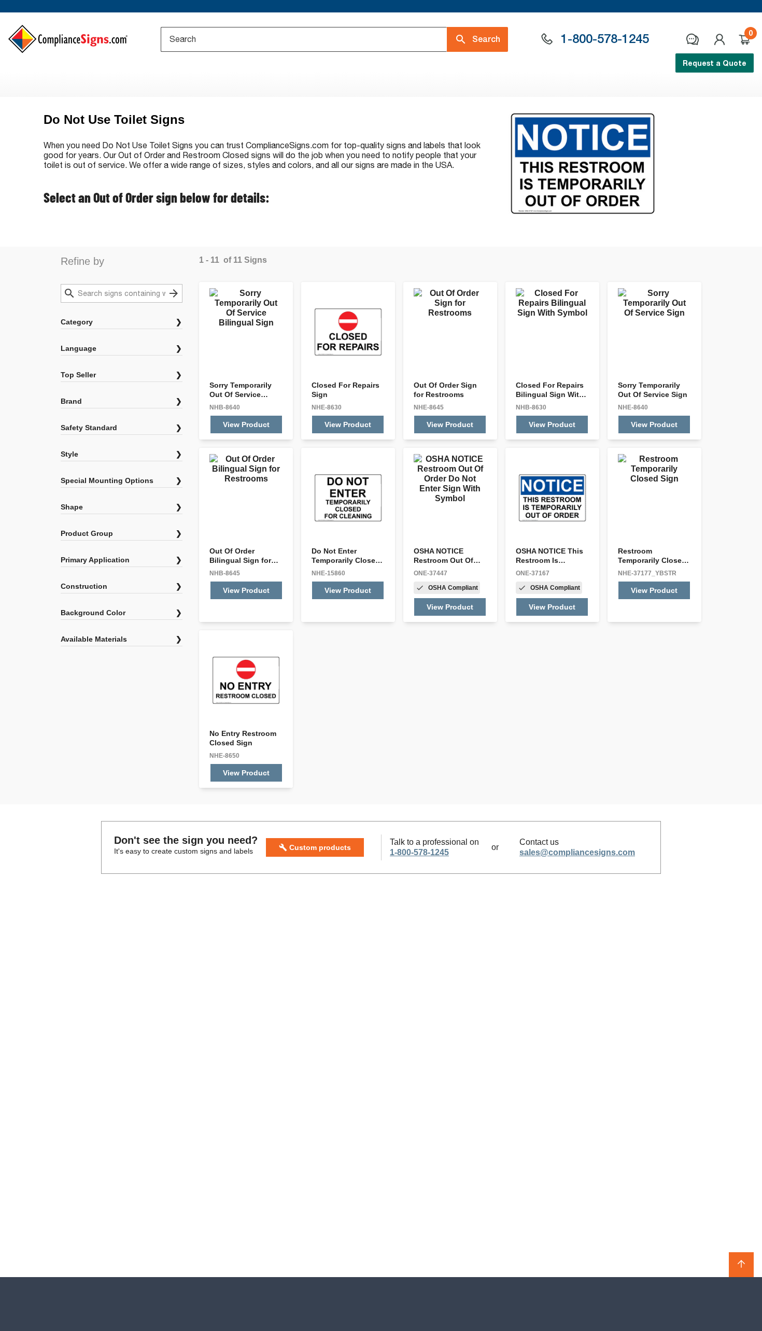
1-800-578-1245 (419, 852)
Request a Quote (714, 63)
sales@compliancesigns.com (577, 852)
